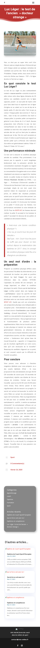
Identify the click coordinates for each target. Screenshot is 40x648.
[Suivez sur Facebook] (17, 645)
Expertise (10, 499)
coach (9, 496)
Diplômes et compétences (16, 521)
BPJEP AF (7, 302)
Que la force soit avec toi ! (15, 518)
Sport (12, 457)
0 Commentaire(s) (17, 464)
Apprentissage (11, 493)
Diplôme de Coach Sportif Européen (19, 515)
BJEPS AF (18, 210)
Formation (10, 503)
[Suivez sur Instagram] (21, 645)
